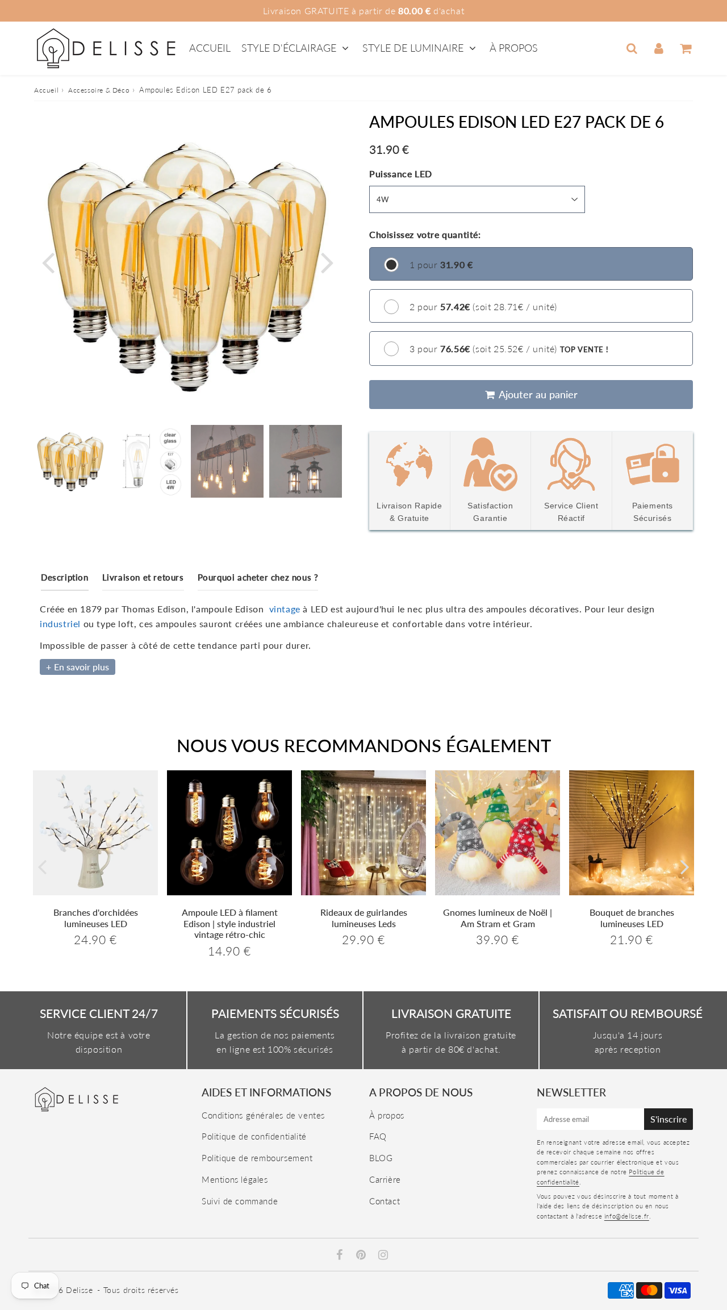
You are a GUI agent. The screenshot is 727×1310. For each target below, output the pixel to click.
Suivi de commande (240, 1201)
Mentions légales (235, 1179)
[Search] (632, 48)
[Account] (658, 48)
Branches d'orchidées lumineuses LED (95, 917)
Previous (47, 262)
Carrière (385, 1179)
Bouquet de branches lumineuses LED (632, 917)
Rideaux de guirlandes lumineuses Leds (363, 917)
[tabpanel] (70, 461)
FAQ (378, 1136)
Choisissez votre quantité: (425, 234)
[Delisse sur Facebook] (341, 1255)
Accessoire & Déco (98, 90)
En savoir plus (81, 666)
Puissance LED (400, 173)
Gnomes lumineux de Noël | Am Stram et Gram (497, 917)
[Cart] (685, 48)
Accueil (210, 47)
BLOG (380, 1158)
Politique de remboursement (257, 1158)
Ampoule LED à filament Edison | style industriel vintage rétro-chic (230, 923)
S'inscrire (668, 1118)
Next (327, 262)
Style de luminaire (412, 47)
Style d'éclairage (290, 47)
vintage (284, 608)
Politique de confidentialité (254, 1136)
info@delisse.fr (626, 1216)
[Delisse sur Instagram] (383, 1255)
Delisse (79, 1290)
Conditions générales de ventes (263, 1115)
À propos (514, 47)
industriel (60, 623)
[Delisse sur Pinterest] (362, 1255)
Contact (384, 1201)
